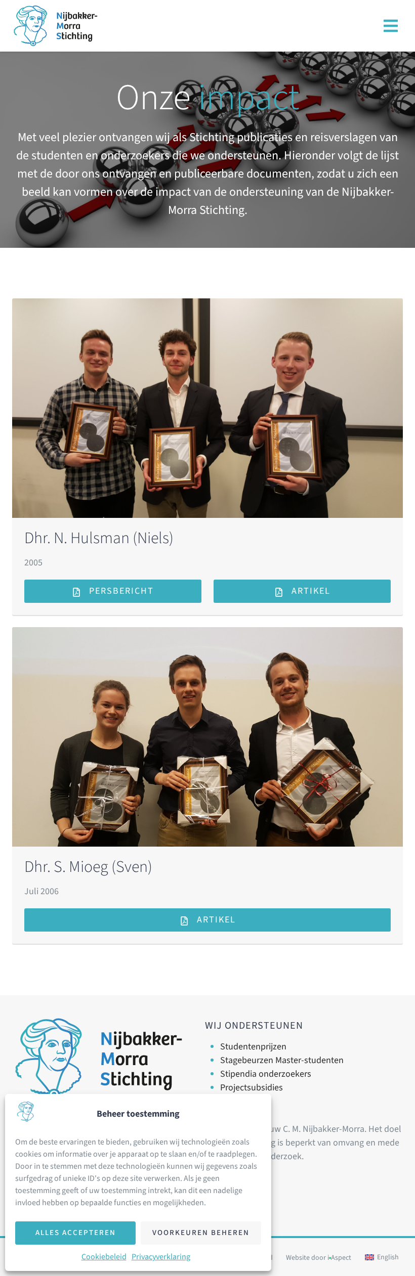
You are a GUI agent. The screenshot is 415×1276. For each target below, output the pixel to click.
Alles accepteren (75, 1232)
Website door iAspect (318, 1258)
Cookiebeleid (104, 1256)
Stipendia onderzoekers (265, 1074)
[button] (391, 26)
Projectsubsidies (251, 1087)
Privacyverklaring (161, 1256)
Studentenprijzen (253, 1046)
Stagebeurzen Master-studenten (282, 1060)
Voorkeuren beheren (201, 1232)
